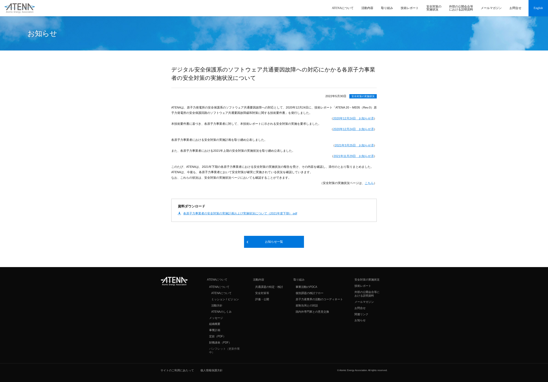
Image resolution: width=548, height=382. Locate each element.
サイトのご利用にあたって (177, 370)
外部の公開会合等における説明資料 (367, 293)
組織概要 (214, 324)
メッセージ (216, 318)
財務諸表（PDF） (220, 342)
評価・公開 (262, 299)
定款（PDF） (217, 336)
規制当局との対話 (307, 305)
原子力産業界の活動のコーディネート (319, 299)
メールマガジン (364, 301)
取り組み (299, 279)
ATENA (174, 281)
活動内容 (258, 279)
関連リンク (361, 314)
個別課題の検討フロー (309, 293)
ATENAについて (217, 279)
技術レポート (362, 285)
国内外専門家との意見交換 (312, 311)
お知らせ (360, 320)
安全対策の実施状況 (363, 96)
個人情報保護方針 (211, 370)
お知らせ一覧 (274, 241)
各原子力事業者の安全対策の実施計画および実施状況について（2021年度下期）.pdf (240, 213)
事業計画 (214, 330)
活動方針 (216, 305)
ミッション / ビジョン (225, 299)
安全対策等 (262, 293)
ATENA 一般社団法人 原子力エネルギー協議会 (19, 8)
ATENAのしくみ (221, 311)
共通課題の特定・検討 (269, 286)
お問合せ (360, 308)
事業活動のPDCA (306, 286)
